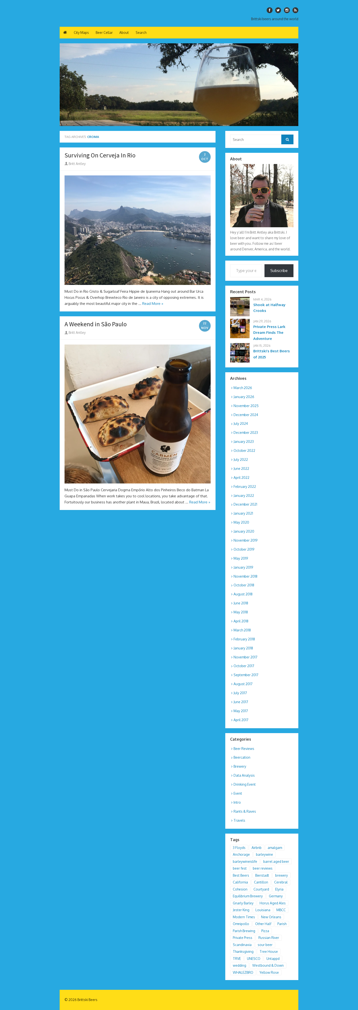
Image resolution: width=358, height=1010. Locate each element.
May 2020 (241, 522)
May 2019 (241, 558)
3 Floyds (239, 848)
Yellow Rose (269, 972)
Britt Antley (77, 164)
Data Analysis (244, 775)
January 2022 (244, 495)
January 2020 (244, 531)
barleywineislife (245, 861)
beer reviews (263, 868)
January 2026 (244, 397)
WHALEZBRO (243, 972)
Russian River (268, 938)
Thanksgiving (243, 951)
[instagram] (287, 10)
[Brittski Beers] (179, 84)
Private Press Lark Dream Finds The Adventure (269, 332)
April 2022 (241, 477)
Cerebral (281, 882)
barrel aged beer (276, 861)
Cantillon (261, 882)
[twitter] (278, 10)
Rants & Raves (245, 811)
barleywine (264, 854)
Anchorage (241, 854)
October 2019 (244, 549)
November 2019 (246, 540)
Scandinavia (242, 945)
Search (141, 32)
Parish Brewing (244, 931)
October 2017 (244, 666)
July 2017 (240, 693)
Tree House (269, 951)
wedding (239, 965)
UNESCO (253, 958)
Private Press (242, 938)
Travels (239, 820)
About (124, 32)
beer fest (240, 868)
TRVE (237, 958)
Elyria (279, 889)
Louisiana (262, 910)
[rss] (295, 10)
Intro (237, 802)
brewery (281, 875)
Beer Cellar (104, 32)
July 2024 (241, 423)
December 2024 (246, 415)
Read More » (152, 303)
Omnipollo (241, 924)
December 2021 (245, 504)
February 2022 (245, 486)
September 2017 (246, 675)
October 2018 (244, 585)
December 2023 (246, 432)
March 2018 (242, 630)
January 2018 (243, 648)
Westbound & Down (268, 965)
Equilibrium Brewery (248, 896)
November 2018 (245, 576)
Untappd (273, 958)
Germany (276, 896)
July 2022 (241, 459)
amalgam (275, 848)
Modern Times (244, 917)
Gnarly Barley (243, 903)
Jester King (241, 910)
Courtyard (261, 889)
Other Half (263, 924)
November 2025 (246, 406)
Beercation (242, 757)
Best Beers (241, 875)
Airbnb (257, 848)
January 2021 (243, 513)
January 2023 (244, 441)
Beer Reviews (244, 748)
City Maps (81, 32)
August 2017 (243, 684)
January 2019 (243, 567)
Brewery (240, 766)
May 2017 (241, 711)
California (240, 882)
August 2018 (243, 594)
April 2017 (241, 720)
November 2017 (245, 657)
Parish (281, 924)
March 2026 (243, 388)
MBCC (281, 910)
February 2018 (244, 639)
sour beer (265, 945)
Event (238, 793)
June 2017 (241, 702)
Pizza (265, 931)
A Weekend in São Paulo (96, 324)
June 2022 (241, 468)
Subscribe (279, 270)
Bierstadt (262, 875)
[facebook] (270, 10)
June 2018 (241, 603)
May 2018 (241, 612)
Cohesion (240, 889)
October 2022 (244, 450)
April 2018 (241, 621)
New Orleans (271, 917)
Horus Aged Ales (273, 903)
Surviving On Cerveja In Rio (100, 155)
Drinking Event (245, 784)
